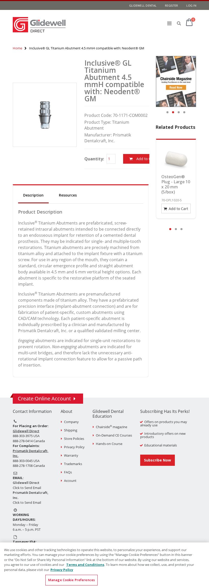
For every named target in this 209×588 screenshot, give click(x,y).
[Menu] (169, 23)
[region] (104, 565)
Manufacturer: (98, 135)
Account (70, 480)
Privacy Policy (74, 447)
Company (71, 421)
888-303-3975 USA (26, 435)
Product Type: (97, 122)
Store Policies (74, 438)
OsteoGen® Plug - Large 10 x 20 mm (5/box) (175, 184)
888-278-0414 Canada (29, 441)
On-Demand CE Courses (114, 435)
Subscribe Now (157, 460)
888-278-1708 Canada (29, 465)
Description (33, 195)
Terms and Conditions (85, 564)
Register (171, 5)
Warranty (71, 455)
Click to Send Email (27, 487)
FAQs (68, 472)
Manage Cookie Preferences (71, 580)
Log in (191, 5)
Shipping (70, 430)
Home (17, 48)
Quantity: (94, 159)
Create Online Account (44, 398)
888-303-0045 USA (26, 460)
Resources (68, 195)
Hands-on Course (109, 443)
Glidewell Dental (142, 5)
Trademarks (73, 463)
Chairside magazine (111, 427)
